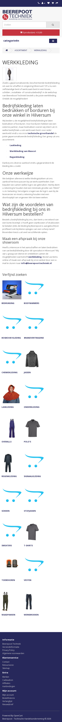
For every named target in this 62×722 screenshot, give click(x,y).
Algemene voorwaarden (13, 653)
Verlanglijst (7, 701)
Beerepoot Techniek (11, 643)
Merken (5, 677)
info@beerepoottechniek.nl (36, 263)
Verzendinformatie (10, 647)
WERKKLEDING (40, 50)
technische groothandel (41, 133)
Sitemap (6, 668)
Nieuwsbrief (7, 704)
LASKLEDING (8, 407)
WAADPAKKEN (8, 614)
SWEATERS (7, 545)
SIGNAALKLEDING (32, 476)
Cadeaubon (7, 680)
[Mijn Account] (43, 3)
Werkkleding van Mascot (23, 151)
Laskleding (15, 145)
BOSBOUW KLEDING (11, 338)
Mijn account (8, 695)
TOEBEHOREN (8, 580)
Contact (5, 662)
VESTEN (27, 580)
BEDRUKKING (8, 303)
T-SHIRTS (28, 545)
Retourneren (8, 665)
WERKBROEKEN (31, 614)
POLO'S (27, 441)
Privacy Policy (8, 650)
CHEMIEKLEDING (9, 372)
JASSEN (27, 372)
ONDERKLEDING (31, 407)
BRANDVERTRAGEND (34, 338)
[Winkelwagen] (53, 3)
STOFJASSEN (30, 511)
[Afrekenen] (57, 3)
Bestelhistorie (8, 698)
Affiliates (6, 683)
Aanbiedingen (8, 686)
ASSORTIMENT (21, 50)
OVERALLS (6, 441)
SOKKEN (6, 511)
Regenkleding (17, 157)
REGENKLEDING (9, 476)
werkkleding (35, 256)
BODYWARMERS (31, 303)
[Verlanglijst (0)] (48, 3)
